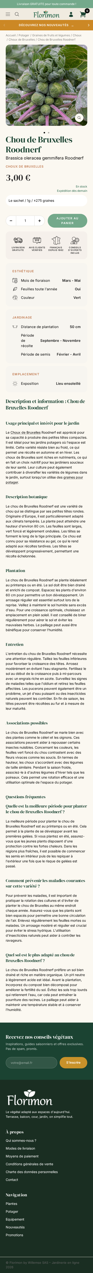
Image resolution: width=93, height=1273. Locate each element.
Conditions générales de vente (29, 1164)
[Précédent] (4, 25)
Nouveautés (15, 1227)
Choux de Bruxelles (25, 166)
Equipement (15, 1219)
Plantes (11, 1204)
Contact (12, 1180)
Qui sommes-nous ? (21, 1140)
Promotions (14, 1235)
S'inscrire (73, 1062)
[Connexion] (71, 14)
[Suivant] (88, 25)
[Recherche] (17, 14)
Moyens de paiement (22, 1156)
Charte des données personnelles (32, 1172)
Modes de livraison (20, 1148)
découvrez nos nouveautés (46, 25)
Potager (12, 1211)
